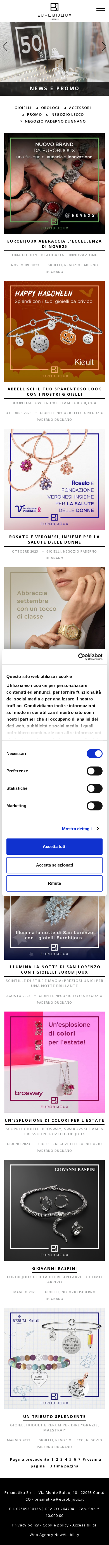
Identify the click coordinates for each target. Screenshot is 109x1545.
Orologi (50, 107)
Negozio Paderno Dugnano (55, 121)
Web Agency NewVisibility (54, 1534)
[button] (5, 46)
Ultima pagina (64, 1466)
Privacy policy (26, 1525)
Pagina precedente (29, 1459)
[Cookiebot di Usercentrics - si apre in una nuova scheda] (78, 656)
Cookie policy (56, 1525)
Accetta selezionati (54, 865)
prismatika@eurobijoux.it (59, 1499)
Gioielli (23, 107)
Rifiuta (54, 883)
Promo (34, 114)
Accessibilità (84, 1525)
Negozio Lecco (67, 114)
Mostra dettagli (77, 828)
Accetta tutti (55, 846)
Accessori (80, 107)
